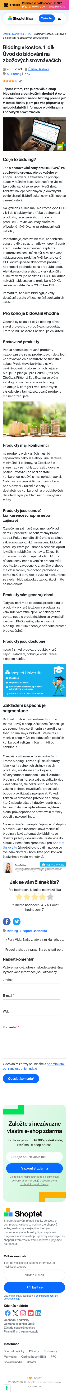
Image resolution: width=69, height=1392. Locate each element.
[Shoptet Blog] (20, 18)
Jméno (9, 980)
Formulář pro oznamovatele (21, 1331)
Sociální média (13, 1362)
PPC (28, 33)
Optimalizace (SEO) (33, 1356)
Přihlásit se (34, 1287)
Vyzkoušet (46, 18)
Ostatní (31, 1362)
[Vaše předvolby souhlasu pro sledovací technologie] (6, 1388)
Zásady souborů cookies (19, 1327)
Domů (6, 33)
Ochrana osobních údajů (19, 1324)
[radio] (18, 897)
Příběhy (34, 1351)
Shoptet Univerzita (33, 931)
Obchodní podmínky (16, 1320)
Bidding (12, 931)
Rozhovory (50, 1351)
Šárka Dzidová (38, 69)
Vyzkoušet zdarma (34, 1168)
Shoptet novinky (14, 1351)
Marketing (18, 33)
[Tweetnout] (17, 921)
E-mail (8, 995)
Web (6, 1011)
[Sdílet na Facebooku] (7, 921)
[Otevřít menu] (59, 18)
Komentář (11, 1027)
